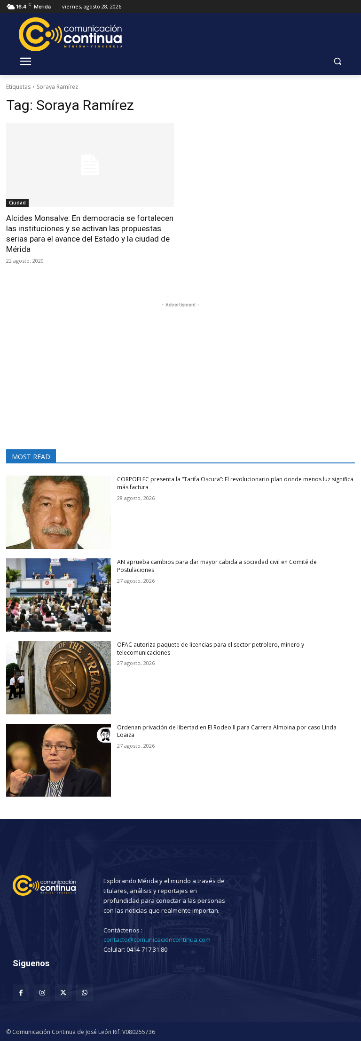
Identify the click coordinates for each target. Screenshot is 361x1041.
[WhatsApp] (84, 993)
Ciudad (17, 202)
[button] (337, 61)
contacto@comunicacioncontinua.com (157, 939)
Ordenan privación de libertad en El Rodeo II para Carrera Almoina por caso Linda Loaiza (227, 731)
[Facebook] (21, 993)
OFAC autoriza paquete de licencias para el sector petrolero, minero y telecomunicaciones (210, 649)
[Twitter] (63, 993)
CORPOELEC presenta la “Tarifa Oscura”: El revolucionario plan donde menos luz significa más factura (235, 483)
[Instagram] (42, 993)
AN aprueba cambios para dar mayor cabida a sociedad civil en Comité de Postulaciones (217, 566)
